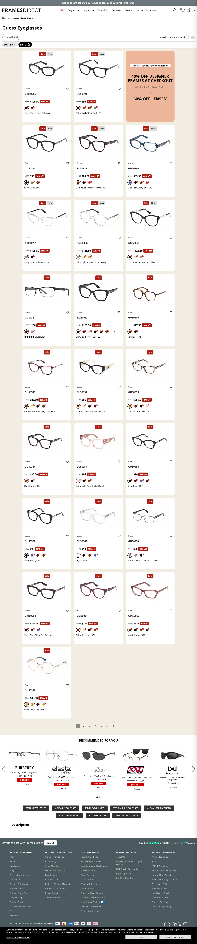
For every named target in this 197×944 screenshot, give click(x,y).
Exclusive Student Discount (57, 884)
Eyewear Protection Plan (92, 861)
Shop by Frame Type (19, 893)
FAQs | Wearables (160, 866)
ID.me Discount (52, 879)
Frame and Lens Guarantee (93, 893)
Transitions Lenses (160, 897)
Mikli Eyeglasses (94, 808)
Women (13, 861)
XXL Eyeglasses (97, 815)
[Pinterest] (175, 924)
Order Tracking (87, 875)
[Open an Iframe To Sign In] (183, 10)
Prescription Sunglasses (20, 875)
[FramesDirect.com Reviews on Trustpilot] (155, 843)
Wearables (102, 10)
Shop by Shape (17, 897)
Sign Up (50, 842)
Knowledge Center (160, 856)
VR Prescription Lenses (20, 906)
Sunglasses (88, 10)
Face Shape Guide (160, 884)
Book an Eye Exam (160, 902)
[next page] (119, 726)
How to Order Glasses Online (165, 870)
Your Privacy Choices (90, 902)
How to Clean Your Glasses (164, 875)
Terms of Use (90, 932)
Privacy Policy (73, 932)
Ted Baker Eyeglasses (125, 808)
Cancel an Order (88, 870)
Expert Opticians (123, 873)
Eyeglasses (73, 10)
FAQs (154, 861)
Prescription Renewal (90, 911)
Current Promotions (54, 856)
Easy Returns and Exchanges (94, 866)
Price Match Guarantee (55, 888)
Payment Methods (89, 856)
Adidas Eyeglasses (65, 808)
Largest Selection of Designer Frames (129, 863)
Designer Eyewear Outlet (56, 870)
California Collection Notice (93, 897)
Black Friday (50, 861)
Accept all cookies (175, 937)
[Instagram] (180, 924)
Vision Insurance (88, 879)
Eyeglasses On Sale (126, 815)
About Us (120, 856)
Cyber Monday (52, 866)
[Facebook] (164, 924)
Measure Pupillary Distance (164, 879)
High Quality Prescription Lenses (131, 869)
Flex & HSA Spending (161, 906)
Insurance (151, 10)
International (87, 888)
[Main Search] (174, 10)
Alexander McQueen (159, 808)
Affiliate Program (53, 897)
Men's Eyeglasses (36, 808)
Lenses (139, 10)
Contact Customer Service (93, 906)
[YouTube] (185, 924)
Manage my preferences (18, 937)
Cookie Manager (146, 932)
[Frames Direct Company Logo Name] (21, 9)
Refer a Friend (51, 893)
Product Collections (19, 884)
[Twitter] (169, 924)
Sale (62, 10)
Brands (128, 10)
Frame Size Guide (159, 888)
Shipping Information (90, 884)
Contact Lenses (17, 879)
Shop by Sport (16, 902)
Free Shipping (51, 875)
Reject (141, 937)
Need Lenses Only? (160, 893)
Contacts (116, 10)
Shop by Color (16, 888)
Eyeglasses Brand (69, 815)
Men (12, 856)
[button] (193, 769)
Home (5, 18)
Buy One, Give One (124, 878)
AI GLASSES (11, 37)
